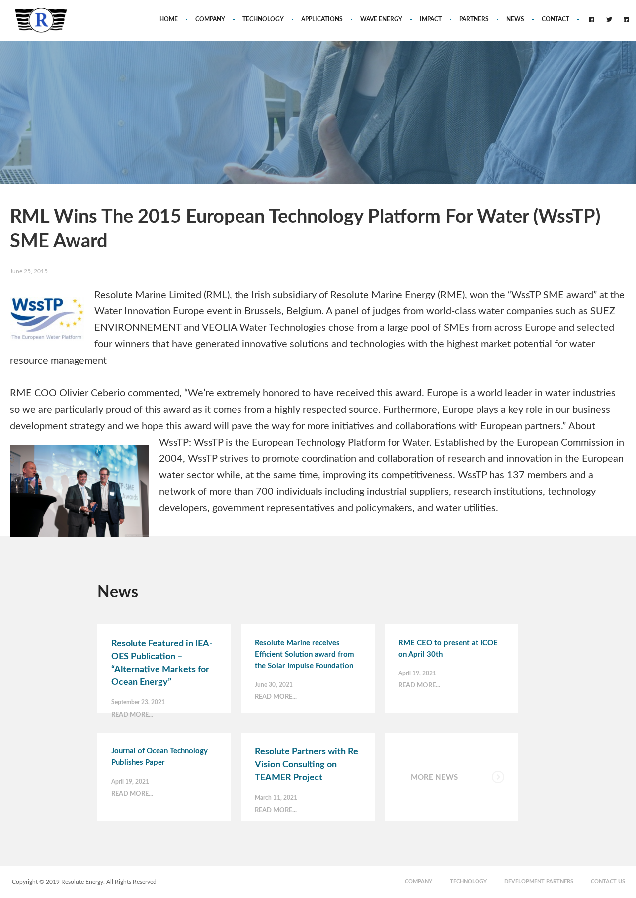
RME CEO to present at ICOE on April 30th (448, 648)
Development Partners (538, 881)
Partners (474, 19)
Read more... (132, 715)
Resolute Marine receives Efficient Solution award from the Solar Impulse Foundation (304, 654)
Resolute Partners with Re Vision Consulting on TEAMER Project (306, 765)
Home (168, 19)
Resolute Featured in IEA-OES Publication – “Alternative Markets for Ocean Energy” (162, 663)
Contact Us (608, 881)
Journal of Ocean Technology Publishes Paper (159, 757)
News (515, 19)
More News (434, 777)
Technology (263, 19)
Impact (431, 19)
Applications (322, 19)
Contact (555, 19)
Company (210, 19)
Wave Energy (381, 19)
